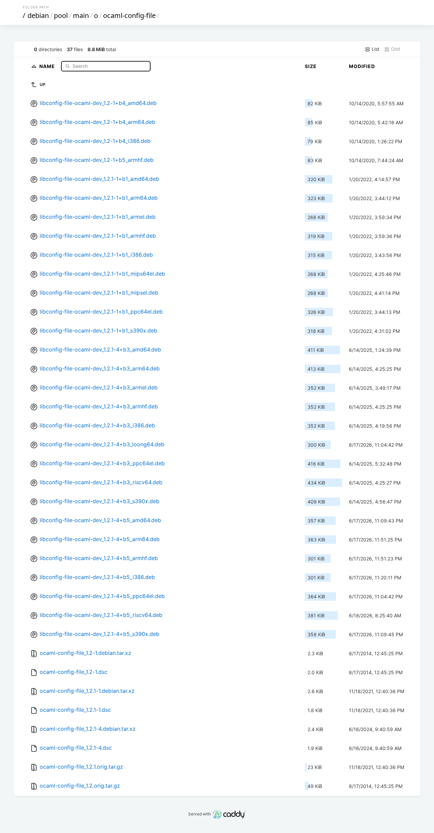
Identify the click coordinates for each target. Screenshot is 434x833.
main (81, 15)
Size (311, 66)
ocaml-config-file (129, 15)
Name (47, 66)
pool (61, 15)
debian (38, 15)
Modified (362, 66)
